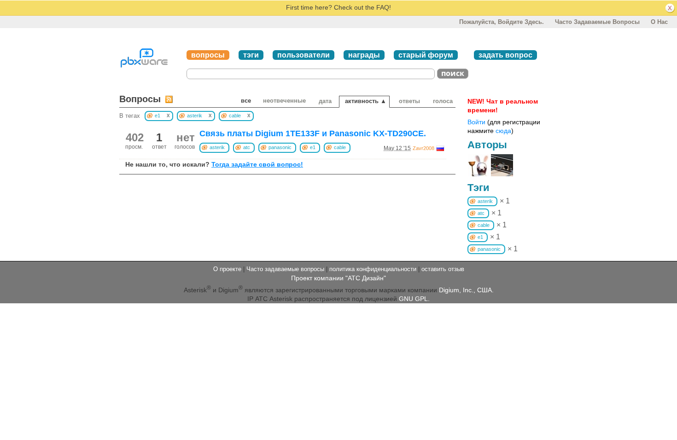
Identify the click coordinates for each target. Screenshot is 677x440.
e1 (312, 147)
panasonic (280, 147)
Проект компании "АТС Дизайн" (338, 278)
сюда (503, 130)
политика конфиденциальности (372, 269)
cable (340, 147)
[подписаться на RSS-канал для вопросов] (169, 99)
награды (364, 55)
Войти (476, 122)
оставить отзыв (442, 269)
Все (246, 100)
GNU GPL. (414, 298)
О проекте (227, 269)
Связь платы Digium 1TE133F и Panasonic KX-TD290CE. (312, 133)
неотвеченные (284, 100)
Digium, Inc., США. (466, 289)
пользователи (303, 55)
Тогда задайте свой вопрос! (257, 164)
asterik (217, 147)
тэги (251, 55)
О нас (659, 21)
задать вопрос (505, 55)
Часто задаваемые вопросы (597, 21)
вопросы (208, 55)
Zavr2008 (423, 148)
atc (246, 147)
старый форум (425, 55)
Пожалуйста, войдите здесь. (501, 21)
